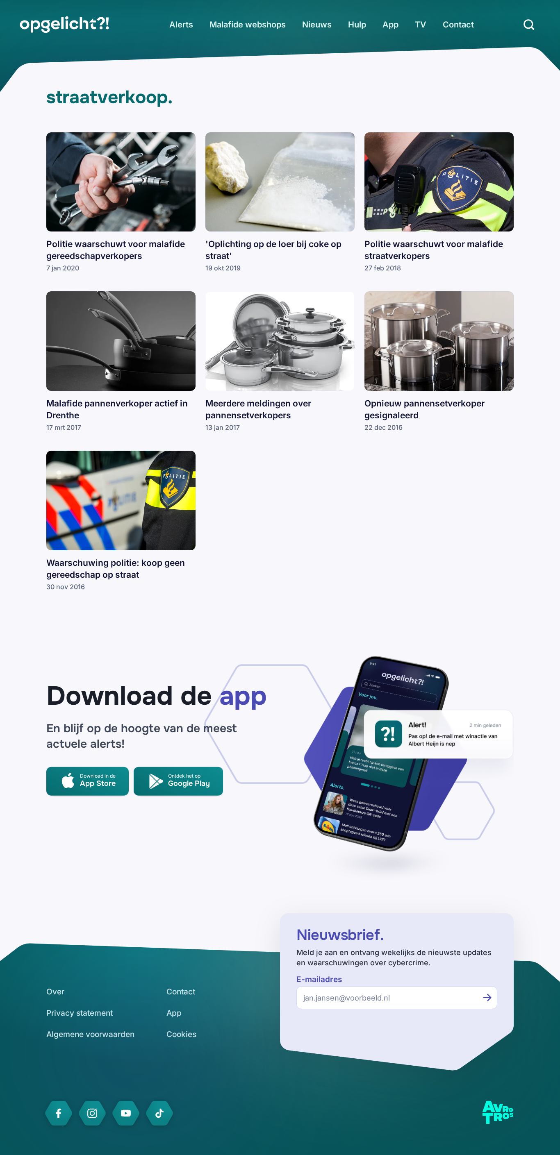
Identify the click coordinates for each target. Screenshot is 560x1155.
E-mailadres (319, 979)
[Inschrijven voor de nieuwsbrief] (487, 997)
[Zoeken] (528, 24)
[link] (64, 25)
